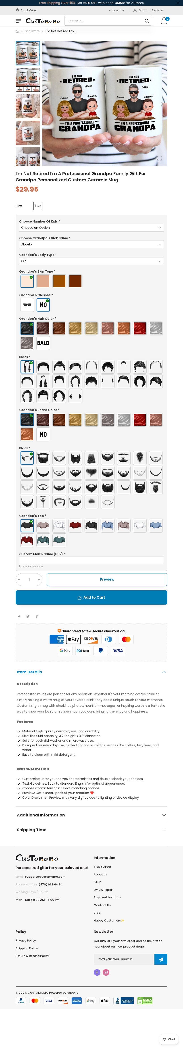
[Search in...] (147, 20)
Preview (107, 579)
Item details (29, 672)
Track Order (29, 10)
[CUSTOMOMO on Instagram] (106, 972)
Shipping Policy (27, 948)
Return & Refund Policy (32, 956)
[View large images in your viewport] (159, 158)
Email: (20, 877)
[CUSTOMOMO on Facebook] (97, 972)
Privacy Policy (26, 940)
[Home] (17, 31)
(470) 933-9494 (50, 884)
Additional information (41, 815)
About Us (100, 874)
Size (19, 206)
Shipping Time (31, 830)
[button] (161, 103)
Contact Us (102, 905)
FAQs (97, 882)
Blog (97, 913)
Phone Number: (27, 884)
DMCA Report (104, 890)
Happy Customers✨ (109, 920)
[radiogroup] (91, 281)
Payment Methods (107, 897)
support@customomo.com (45, 877)
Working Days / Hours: (32, 892)
